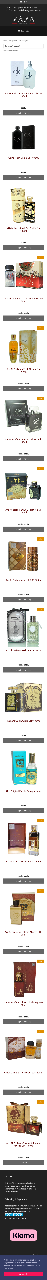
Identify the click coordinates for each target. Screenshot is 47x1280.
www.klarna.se (23, 1211)
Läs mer (23, 1162)
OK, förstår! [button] (23, 1274)
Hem (5, 40)
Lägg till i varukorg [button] (23, 113)
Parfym (12, 40)
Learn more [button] (8, 1268)
